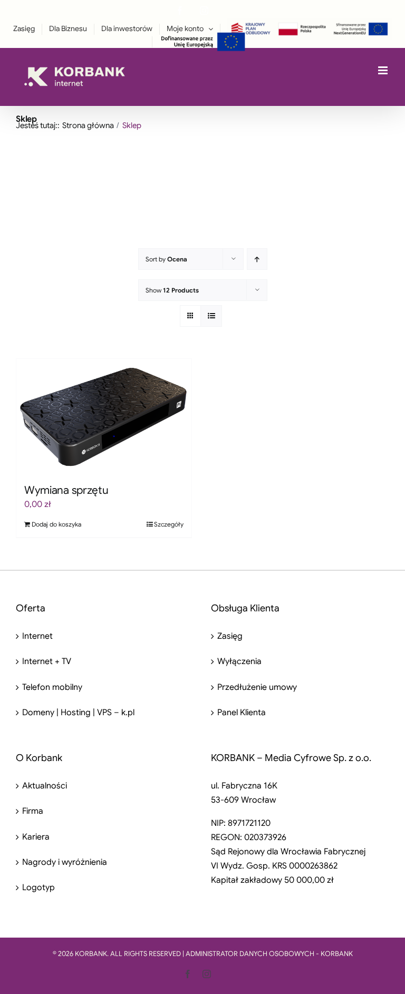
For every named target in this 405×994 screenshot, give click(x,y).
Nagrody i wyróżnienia (64, 862)
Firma (32, 811)
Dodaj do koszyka (56, 524)
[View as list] (211, 316)
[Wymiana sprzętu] (103, 415)
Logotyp (38, 887)
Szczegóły (169, 524)
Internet (37, 636)
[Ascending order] (257, 259)
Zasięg (230, 636)
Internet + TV (46, 661)
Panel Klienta (241, 712)
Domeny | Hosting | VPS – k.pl (78, 712)
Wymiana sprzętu (66, 490)
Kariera (36, 837)
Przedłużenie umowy (257, 687)
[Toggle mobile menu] (383, 70)
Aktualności (44, 786)
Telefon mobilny (52, 687)
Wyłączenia (239, 661)
